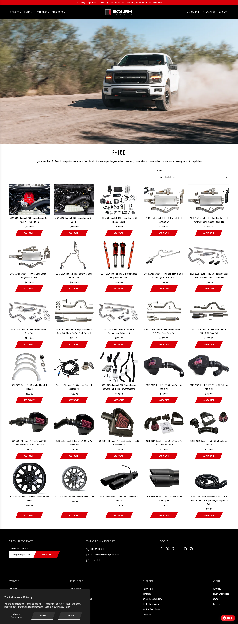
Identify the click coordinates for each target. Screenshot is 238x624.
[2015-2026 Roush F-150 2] (119, 255)
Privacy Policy (63, 606)
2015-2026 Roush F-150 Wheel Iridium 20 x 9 (74, 496)
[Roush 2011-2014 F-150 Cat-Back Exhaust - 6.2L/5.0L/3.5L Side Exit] (164, 311)
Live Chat (95, 560)
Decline (70, 615)
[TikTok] (191, 548)
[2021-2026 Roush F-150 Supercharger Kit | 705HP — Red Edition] (29, 199)
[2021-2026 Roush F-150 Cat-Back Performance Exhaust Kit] (119, 311)
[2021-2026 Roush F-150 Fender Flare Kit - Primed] (29, 367)
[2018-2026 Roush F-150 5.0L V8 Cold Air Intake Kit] (164, 367)
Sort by (160, 171)
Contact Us (147, 593)
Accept (43, 615)
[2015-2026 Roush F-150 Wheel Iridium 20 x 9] (74, 478)
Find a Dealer (75, 588)
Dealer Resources (151, 604)
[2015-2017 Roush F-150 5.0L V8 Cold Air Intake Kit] (74, 422)
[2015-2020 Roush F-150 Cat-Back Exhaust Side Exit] (29, 311)
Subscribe (46, 554)
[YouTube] (179, 548)
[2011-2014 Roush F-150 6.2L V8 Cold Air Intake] (208, 422)
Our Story (217, 588)
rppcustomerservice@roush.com (105, 554)
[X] (167, 548)
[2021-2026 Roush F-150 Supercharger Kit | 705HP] (74, 199)
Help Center (148, 588)
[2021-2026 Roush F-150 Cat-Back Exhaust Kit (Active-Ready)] (29, 255)
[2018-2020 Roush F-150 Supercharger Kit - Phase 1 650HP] (119, 199)
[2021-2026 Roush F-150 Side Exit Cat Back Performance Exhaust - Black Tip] (208, 255)
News (215, 599)
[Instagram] (173, 548)
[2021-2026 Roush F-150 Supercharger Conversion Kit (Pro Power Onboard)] (119, 367)
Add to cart (29, 233)
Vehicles (13, 588)
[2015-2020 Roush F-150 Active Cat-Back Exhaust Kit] (164, 199)
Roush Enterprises (221, 593)
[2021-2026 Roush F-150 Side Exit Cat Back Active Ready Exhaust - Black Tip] (208, 199)
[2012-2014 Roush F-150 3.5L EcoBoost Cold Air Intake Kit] (119, 422)
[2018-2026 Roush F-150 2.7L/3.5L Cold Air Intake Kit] (208, 367)
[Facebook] (161, 548)
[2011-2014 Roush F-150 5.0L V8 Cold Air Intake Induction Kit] (164, 422)
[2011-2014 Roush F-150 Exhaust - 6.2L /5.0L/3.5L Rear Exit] (208, 311)
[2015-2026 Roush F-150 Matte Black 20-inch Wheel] (29, 478)
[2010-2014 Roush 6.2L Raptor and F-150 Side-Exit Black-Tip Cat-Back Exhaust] (74, 311)
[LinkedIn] (185, 548)
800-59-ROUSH (97, 549)
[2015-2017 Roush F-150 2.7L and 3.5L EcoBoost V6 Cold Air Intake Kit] (29, 422)
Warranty (147, 614)
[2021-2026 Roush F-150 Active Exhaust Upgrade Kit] (74, 367)
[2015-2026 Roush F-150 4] (119, 478)
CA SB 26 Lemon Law (152, 599)
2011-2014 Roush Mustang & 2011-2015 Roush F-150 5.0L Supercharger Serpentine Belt (208, 500)
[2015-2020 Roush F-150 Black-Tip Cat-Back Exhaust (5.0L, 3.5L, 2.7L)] (164, 255)
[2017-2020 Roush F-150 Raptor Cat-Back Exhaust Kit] (74, 255)
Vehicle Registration (152, 609)
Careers (216, 604)
